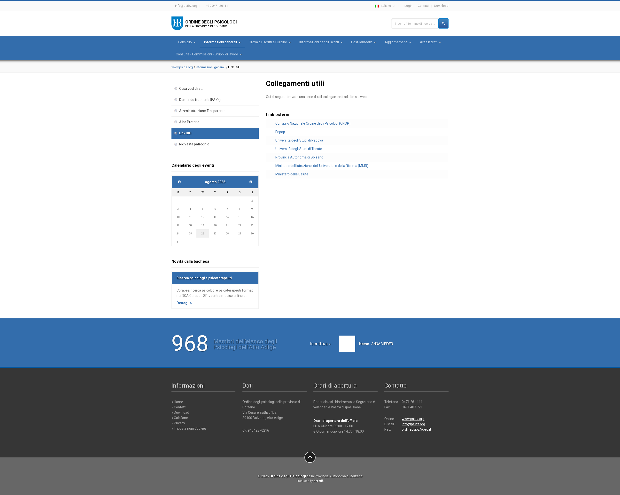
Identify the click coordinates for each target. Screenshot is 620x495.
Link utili (185, 133)
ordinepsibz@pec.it (416, 429)
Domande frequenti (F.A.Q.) (200, 100)
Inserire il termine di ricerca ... (415, 23)
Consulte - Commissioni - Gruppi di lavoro (207, 54)
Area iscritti (428, 42)
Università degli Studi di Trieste (298, 149)
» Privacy (178, 423)
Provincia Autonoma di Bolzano (299, 157)
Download (441, 6)
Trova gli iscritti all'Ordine (268, 42)
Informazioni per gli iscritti (319, 42)
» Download (180, 412)
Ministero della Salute (291, 174)
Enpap (280, 132)
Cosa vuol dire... (191, 88)
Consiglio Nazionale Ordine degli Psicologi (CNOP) (312, 123)
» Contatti (178, 407)
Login (408, 6)
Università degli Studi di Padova (299, 140)
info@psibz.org (186, 6)
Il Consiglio (184, 42)
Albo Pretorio (189, 122)
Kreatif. (319, 481)
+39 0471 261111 (218, 6)
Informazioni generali (220, 42)
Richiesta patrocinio (194, 144)
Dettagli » (184, 303)
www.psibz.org (182, 67)
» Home (177, 402)
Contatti (423, 6)
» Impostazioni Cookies (189, 428)
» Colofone (179, 418)
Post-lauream (361, 42)
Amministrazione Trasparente (202, 111)
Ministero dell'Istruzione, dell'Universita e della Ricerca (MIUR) (321, 166)
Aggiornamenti (396, 42)
